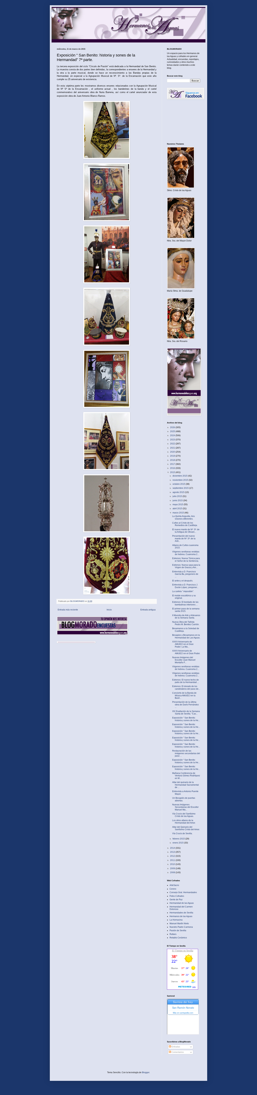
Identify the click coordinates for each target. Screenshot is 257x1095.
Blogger (145, 1072)
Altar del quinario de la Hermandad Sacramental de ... (185, 785)
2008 (173, 872)
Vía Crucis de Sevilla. (182, 833)
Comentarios (177, 1052)
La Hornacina (176, 920)
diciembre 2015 (180, 476)
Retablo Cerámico (178, 937)
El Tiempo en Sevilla (182, 950)
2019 (173, 456)
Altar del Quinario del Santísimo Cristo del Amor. (186, 828)
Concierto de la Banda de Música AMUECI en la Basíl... (184, 695)
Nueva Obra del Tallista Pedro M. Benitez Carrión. (185, 623)
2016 (173, 468)
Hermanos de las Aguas (181, 916)
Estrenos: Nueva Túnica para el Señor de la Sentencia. (186, 559)
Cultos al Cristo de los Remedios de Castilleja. (185, 524)
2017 (173, 464)
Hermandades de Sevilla (181, 912)
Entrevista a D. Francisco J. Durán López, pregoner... (185, 586)
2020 (173, 452)
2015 (173, 472)
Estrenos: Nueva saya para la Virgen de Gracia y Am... (186, 566)
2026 (173, 427)
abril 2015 (178, 508)
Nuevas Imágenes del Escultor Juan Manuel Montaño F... (183, 660)
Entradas (175, 1047)
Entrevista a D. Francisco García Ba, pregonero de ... (185, 574)
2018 (173, 460)
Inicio (109, 610)
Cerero (173, 889)
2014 (173, 848)
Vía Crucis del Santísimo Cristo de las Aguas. (183, 815)
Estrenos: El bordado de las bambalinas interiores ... (185, 603)
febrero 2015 (179, 839)
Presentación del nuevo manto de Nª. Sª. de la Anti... (183, 538)
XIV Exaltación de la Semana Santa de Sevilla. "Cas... (186, 712)
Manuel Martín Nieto (179, 923)
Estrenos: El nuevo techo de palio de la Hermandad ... (185, 681)
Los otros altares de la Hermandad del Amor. (183, 821)
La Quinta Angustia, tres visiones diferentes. (183, 517)
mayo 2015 (178, 504)
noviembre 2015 (181, 480)
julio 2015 (178, 496)
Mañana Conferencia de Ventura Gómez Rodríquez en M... (186, 775)
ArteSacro (174, 885)
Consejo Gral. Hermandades (183, 892)
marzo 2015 (178, 512)
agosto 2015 (179, 492)
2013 (173, 852)
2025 (173, 431)
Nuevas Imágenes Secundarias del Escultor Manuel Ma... (185, 807)
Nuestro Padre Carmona (181, 927)
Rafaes (173, 934)
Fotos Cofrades (177, 896)
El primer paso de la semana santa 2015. (185, 609)
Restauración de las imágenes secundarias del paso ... (186, 753)
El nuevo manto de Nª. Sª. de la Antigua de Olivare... (185, 530)
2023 (173, 439)
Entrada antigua (148, 610)
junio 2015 (178, 500)
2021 (173, 448)
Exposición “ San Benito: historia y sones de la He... (186, 719)
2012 (173, 856)
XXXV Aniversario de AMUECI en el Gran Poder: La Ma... (183, 644)
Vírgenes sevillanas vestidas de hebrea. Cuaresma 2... (185, 552)
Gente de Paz (176, 899)
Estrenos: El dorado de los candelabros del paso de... (186, 687)
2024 (173, 435)
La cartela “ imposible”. (183, 591)
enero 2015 (178, 843)
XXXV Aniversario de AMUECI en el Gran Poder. (186, 652)
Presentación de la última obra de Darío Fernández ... (185, 704)
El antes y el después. (182, 580)
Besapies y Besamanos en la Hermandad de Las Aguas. (186, 636)
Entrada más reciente (68, 610)
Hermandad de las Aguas (182, 903)
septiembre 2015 (181, 488)
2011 (173, 860)
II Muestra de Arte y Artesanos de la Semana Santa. (186, 616)
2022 (173, 443)
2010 (173, 864)
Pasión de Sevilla (178, 930)
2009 (173, 868)
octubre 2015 (179, 484)
